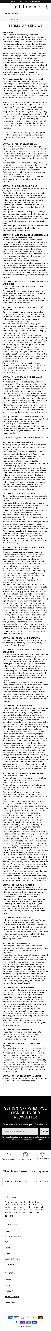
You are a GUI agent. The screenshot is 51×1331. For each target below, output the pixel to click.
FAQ (6, 1242)
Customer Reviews (12, 1259)
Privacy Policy (10, 1291)
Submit (44, 1131)
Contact (8, 1253)
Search (8, 1280)
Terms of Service (15, 19)
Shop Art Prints (13, 1181)
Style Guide (9, 1264)
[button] (4, 7)
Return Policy (10, 1302)
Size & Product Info (13, 1237)
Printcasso (29, 1326)
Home (3, 19)
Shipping (8, 1285)
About (7, 1248)
